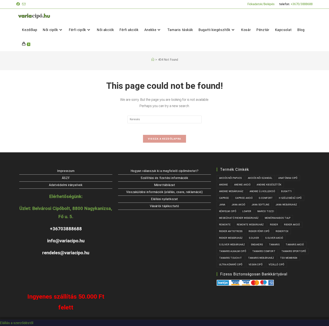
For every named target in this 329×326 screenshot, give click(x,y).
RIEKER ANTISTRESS (231, 231)
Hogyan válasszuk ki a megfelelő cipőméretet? (164, 171)
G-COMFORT (266, 198)
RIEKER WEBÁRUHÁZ (231, 238)
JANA (222, 204)
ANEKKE (223, 184)
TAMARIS (274, 244)
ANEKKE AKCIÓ (242, 184)
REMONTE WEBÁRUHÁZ (250, 224)
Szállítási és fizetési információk (164, 178)
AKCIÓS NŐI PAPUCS (230, 178)
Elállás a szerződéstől (16, 323)
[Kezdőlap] (152, 59)
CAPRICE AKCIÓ (244, 198)
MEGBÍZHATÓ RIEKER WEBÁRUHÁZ (239, 218)
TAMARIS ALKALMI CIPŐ (232, 251)
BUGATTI (286, 191)
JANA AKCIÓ (238, 204)
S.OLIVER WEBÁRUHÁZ (232, 244)
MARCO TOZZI (265, 211)
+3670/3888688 (302, 4)
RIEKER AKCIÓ (292, 224)
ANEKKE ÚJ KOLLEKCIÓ (262, 191)
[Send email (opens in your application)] (24, 4)
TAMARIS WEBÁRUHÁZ (261, 258)
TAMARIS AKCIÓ (295, 244)
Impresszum (66, 171)
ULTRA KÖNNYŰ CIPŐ (231, 264)
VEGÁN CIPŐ (256, 264)
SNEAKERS (257, 244)
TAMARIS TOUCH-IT (230, 258)
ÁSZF (66, 178)
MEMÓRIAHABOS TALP (278, 218)
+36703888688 (66, 228)
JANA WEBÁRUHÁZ (286, 204)
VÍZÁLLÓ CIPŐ (276, 264)
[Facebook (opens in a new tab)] (18, 4)
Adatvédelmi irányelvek (65, 185)
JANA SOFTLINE (260, 204)
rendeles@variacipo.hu (65, 252)
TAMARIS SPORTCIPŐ (293, 251)
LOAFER (246, 211)
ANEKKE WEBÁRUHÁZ (231, 191)
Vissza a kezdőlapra (164, 138)
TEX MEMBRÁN (288, 258)
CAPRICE (224, 198)
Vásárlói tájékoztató (164, 206)
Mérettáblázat (164, 185)
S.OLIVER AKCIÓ (274, 238)
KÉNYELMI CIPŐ (227, 211)
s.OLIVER (254, 238)
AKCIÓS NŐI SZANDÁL (260, 178)
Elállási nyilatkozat (164, 199)
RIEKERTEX (282, 231)
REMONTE (225, 224)
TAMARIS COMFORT (263, 251)
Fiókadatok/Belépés (261, 4)
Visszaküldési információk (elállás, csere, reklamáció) (164, 192)
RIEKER (274, 224)
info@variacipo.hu (66, 240)
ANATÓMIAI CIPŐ (288, 178)
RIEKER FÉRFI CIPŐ (259, 231)
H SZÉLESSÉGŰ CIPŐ (290, 198)
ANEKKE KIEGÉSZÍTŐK (269, 184)
